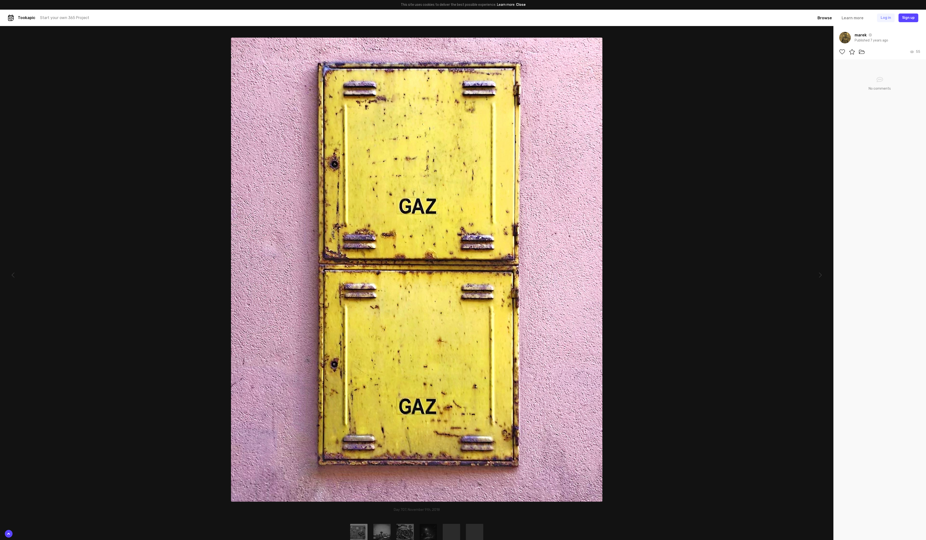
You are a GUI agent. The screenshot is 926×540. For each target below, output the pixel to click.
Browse (824, 18)
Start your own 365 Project (64, 17)
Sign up (908, 18)
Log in (886, 18)
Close (520, 5)
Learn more (506, 5)
